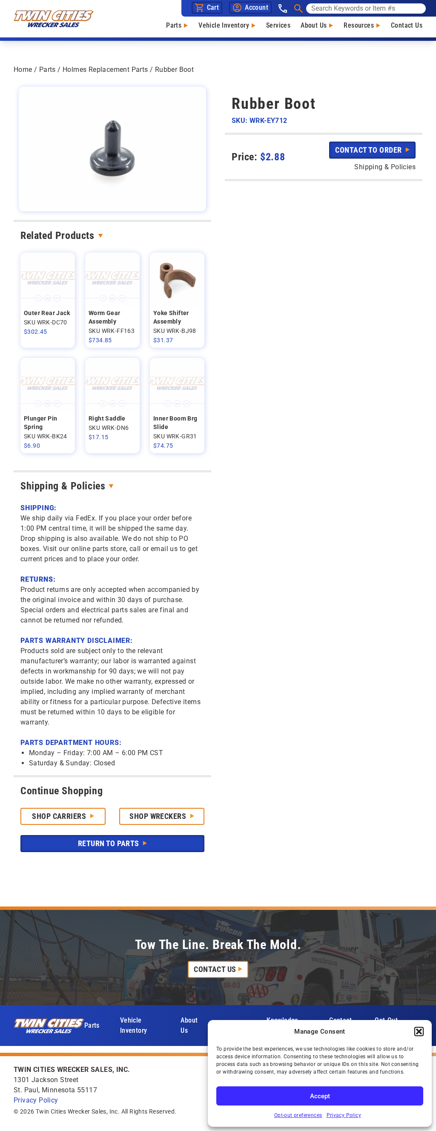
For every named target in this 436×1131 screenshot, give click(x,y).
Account (256, 7)
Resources (359, 25)
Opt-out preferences (298, 1115)
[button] (419, 1031)
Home (23, 69)
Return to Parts (109, 843)
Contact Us (406, 25)
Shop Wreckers (158, 816)
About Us (314, 25)
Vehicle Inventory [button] (133, 1025)
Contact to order (369, 149)
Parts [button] (92, 1025)
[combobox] (366, 8)
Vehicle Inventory (223, 25)
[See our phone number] (282, 8)
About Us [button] (189, 1025)
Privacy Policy (344, 1115)
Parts (173, 25)
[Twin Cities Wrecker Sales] (54, 18)
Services (278, 25)
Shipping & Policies (62, 486)
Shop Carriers (60, 816)
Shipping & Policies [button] (385, 167)
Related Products (57, 236)
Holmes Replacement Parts (105, 69)
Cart (213, 7)
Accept (320, 1096)
